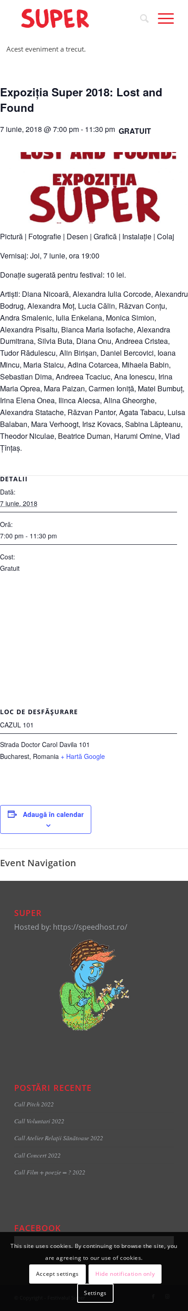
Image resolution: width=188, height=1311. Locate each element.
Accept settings (57, 1274)
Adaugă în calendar (53, 814)
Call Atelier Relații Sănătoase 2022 (58, 1137)
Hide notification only (125, 1274)
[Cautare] (140, 18)
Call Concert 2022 (37, 1155)
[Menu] (161, 18)
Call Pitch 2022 (34, 1104)
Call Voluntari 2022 (39, 1120)
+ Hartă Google (83, 756)
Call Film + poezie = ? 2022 (49, 1172)
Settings (95, 1293)
